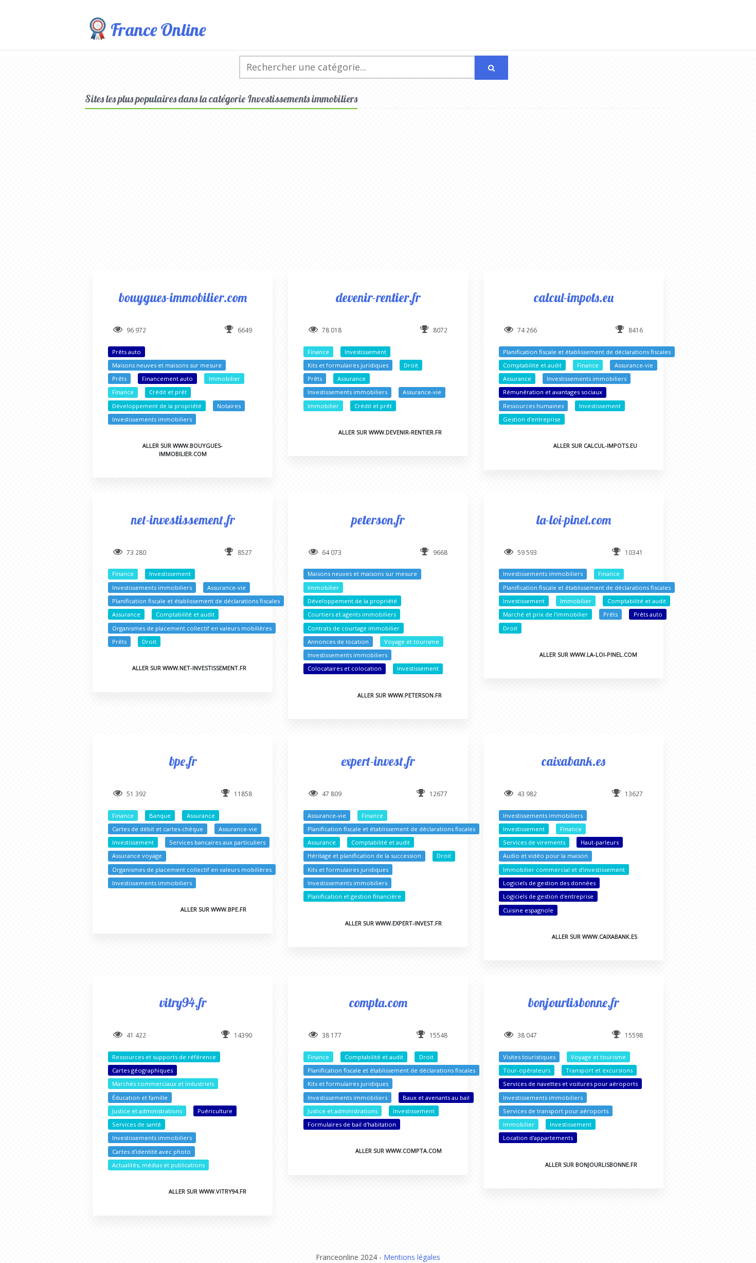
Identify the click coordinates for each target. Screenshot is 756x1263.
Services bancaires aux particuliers (217, 842)
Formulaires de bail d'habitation (352, 1124)
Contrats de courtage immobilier (354, 628)
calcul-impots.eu (574, 297)
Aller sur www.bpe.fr (213, 909)
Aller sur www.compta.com (398, 1150)
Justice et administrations (147, 1111)
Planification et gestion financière (354, 896)
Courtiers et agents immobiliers (352, 614)
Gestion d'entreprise (532, 419)
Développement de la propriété (157, 406)
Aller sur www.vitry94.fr (207, 1191)
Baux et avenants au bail (436, 1097)
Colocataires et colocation (345, 668)
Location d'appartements (538, 1138)
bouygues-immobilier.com (183, 297)
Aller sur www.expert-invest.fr (393, 923)
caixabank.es (573, 761)
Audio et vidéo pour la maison (545, 855)
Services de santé (136, 1124)
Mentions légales (412, 1257)
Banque (160, 815)
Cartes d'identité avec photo (151, 1151)
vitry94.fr (182, 1002)
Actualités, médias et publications (158, 1165)
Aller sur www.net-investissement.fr (189, 668)
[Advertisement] (378, 199)
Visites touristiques (529, 1057)
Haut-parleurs (600, 842)
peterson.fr (378, 520)
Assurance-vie (422, 392)
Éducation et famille (140, 1097)
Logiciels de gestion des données (549, 883)
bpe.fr (182, 761)
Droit (411, 365)
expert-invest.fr (378, 761)
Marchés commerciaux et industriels (163, 1083)
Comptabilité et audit (532, 365)
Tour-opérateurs (526, 1070)
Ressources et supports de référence (164, 1057)
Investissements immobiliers (152, 419)
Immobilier (224, 378)
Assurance (351, 378)
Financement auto (167, 378)
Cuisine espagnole (528, 910)
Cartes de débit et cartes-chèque (157, 829)
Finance (123, 392)
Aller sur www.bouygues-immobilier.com (182, 449)
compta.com (378, 1002)
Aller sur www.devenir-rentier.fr (390, 432)
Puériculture (214, 1111)
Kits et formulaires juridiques (348, 365)
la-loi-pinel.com (573, 520)
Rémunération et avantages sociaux (552, 392)
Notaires (229, 406)
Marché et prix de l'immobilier (545, 614)
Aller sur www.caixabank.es (594, 936)
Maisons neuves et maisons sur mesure (167, 365)
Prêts (119, 378)
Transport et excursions (599, 1070)
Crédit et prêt (168, 392)
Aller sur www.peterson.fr (399, 695)
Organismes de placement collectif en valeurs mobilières (192, 628)
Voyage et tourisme (411, 641)
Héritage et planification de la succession (364, 855)
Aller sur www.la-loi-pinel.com (588, 654)
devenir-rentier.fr (378, 297)
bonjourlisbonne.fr (573, 1002)
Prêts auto (126, 352)
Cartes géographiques (142, 1070)
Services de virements (534, 842)
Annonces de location (338, 641)
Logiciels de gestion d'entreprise (548, 896)
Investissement (365, 352)
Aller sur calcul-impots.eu (595, 445)
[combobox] (357, 67)
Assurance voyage (137, 855)
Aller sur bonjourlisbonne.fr (591, 1164)
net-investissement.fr (183, 520)
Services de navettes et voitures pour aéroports (570, 1083)
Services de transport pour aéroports (555, 1111)
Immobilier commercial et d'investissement (564, 869)
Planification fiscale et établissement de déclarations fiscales (587, 352)
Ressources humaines (533, 406)
